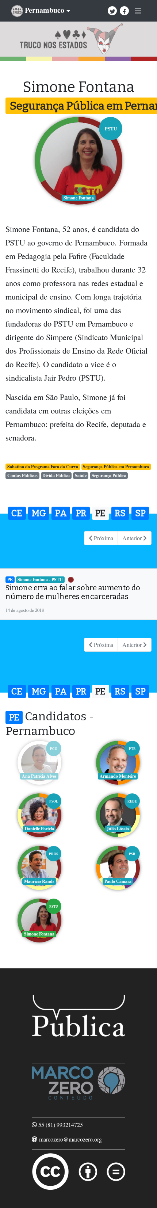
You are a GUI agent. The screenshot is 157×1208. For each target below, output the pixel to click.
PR (81, 513)
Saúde (81, 475)
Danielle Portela (39, 829)
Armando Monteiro (118, 776)
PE (100, 513)
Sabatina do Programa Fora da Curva (42, 467)
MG (39, 513)
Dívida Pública (56, 475)
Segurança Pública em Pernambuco (116, 467)
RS (120, 513)
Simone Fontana (39, 934)
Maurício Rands (39, 881)
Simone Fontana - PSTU (40, 579)
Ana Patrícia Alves (39, 776)
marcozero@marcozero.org (70, 1139)
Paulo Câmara (117, 881)
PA (61, 513)
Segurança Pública (109, 475)
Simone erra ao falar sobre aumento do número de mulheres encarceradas (72, 592)
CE (16, 513)
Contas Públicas (22, 475)
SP (140, 513)
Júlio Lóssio (118, 829)
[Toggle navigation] (138, 11)
